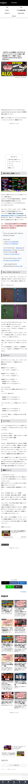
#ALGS (19, 258)
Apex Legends (5, 544)
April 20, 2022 (18, 266)
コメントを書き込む (14, 765)
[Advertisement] (14, 35)
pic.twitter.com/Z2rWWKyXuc (11, 260)
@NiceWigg (5, 215)
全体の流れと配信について (14, 159)
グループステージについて (14, 161)
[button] (18, 586)
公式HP (10, 224)
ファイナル (10, 165)
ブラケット (10, 163)
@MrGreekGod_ (7, 250)
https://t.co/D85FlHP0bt (12, 241)
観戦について (11, 168)
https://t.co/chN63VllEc (11, 243)
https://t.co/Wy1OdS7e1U (12, 254)
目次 (12, 156)
